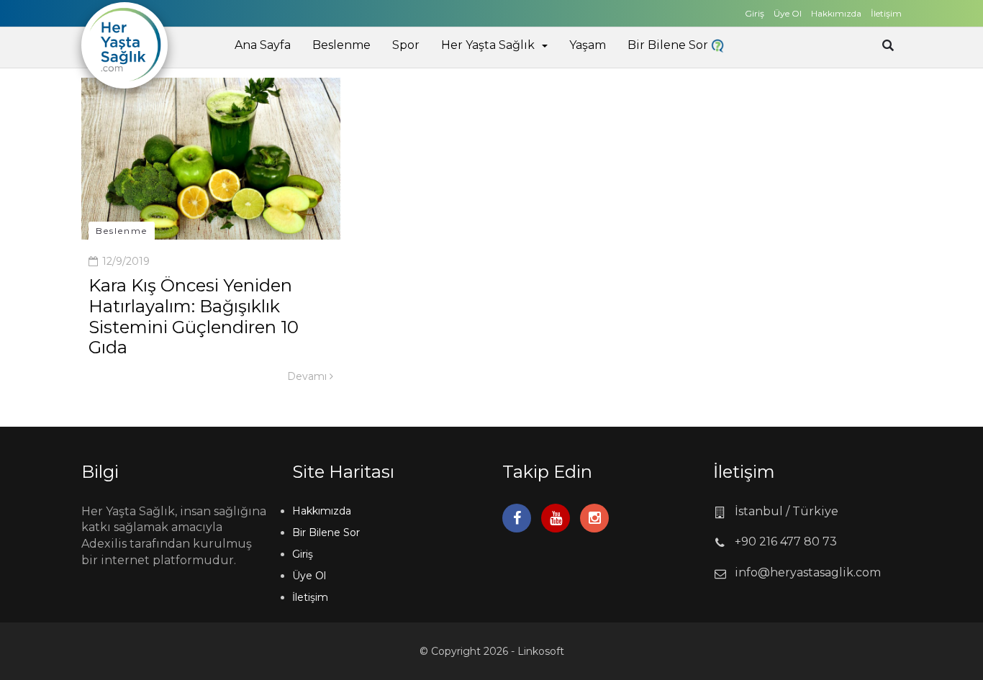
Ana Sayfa (263, 45)
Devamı (308, 376)
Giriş (754, 13)
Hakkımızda (836, 13)
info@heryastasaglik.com (808, 572)
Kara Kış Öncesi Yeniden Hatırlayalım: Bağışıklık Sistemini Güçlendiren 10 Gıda (194, 316)
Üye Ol (788, 13)
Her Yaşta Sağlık (488, 45)
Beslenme (341, 45)
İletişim (886, 13)
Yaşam (587, 45)
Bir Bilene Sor (669, 45)
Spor (406, 45)
